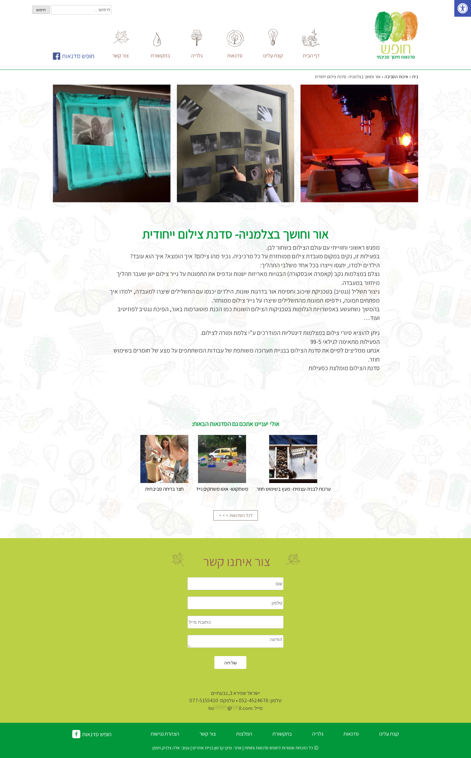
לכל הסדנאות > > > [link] (235, 515)
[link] (462, 8)
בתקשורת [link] (282, 733)
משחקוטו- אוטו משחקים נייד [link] (222, 488)
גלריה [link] (317, 733)
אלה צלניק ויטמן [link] (167, 748)
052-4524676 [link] (254, 700)
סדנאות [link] (351, 733)
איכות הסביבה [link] (396, 76)
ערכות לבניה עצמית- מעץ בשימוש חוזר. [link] (293, 488)
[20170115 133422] (111, 143)
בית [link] (415, 76)
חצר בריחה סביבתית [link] (164, 488)
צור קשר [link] (207, 733)
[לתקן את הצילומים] (235, 143)
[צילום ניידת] (359, 143)
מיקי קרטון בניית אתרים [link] (212, 748)
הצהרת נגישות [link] (165, 733)
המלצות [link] (244, 733)
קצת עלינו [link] (389, 733)
